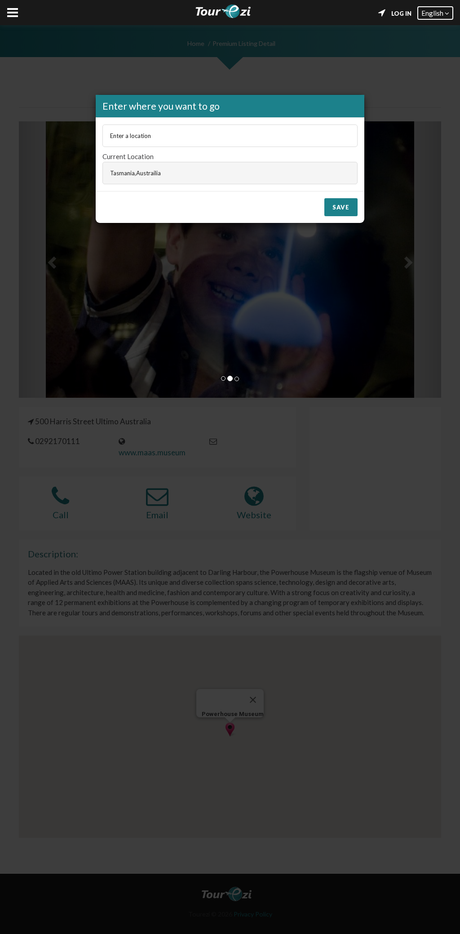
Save (340, 207)
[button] (435, 13)
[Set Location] (381, 13)
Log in (401, 13)
